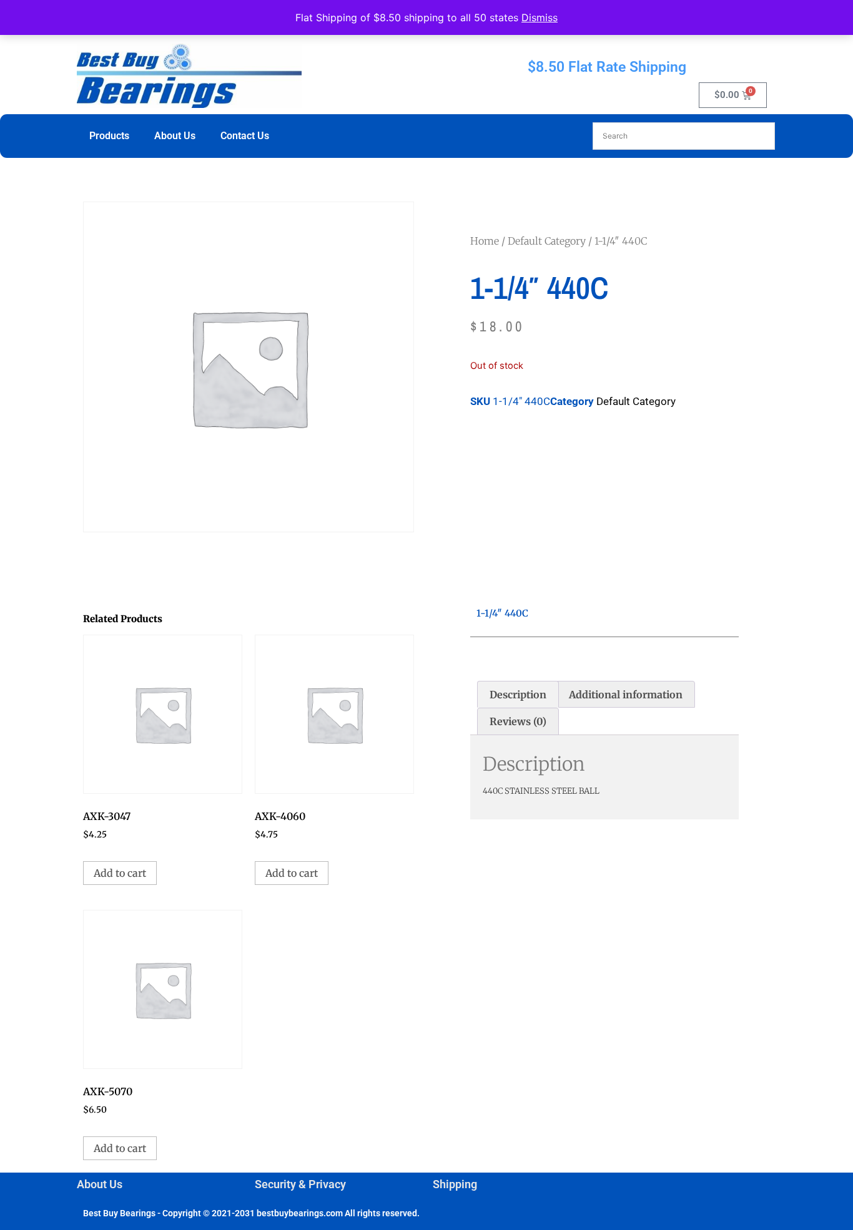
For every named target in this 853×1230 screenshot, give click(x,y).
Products (109, 136)
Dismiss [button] (539, 17)
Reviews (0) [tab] (518, 721)
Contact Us (244, 136)
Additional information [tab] (626, 694)
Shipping (455, 1184)
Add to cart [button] (120, 873)
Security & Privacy (300, 1184)
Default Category (547, 241)
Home (484, 241)
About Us (174, 136)
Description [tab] (518, 694)
